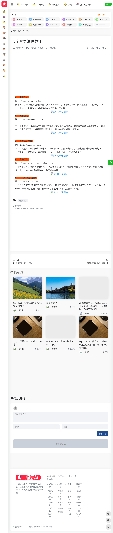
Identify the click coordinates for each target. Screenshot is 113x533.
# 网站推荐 (23, 201)
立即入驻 (105, 15)
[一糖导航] (28, 478)
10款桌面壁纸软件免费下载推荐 (27, 343)
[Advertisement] (60, 75)
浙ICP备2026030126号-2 (44, 527)
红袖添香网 (51, 302)
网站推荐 (21, 31)
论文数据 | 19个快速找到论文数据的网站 (27, 304)
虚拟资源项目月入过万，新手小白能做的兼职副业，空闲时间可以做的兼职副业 (93, 305)
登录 (108, 4)
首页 (14, 31)
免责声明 (62, 476)
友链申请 (51, 476)
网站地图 (72, 476)
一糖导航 (51, 48)
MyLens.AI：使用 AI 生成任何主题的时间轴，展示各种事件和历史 (93, 344)
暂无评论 (19, 398)
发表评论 (102, 434)
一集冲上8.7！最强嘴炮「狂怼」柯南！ (60, 343)
